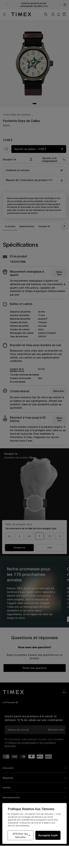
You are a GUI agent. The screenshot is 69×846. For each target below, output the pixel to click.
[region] (34, 823)
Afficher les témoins (20, 835)
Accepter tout (47, 835)
